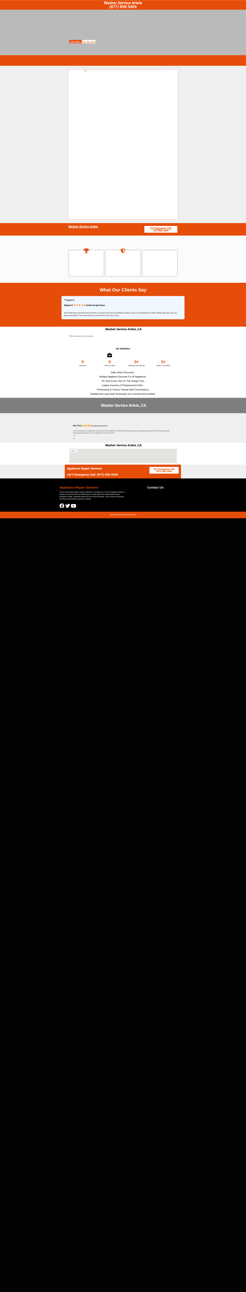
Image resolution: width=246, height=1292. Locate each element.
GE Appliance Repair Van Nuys (80, 873)
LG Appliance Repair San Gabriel (81, 778)
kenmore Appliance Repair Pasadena (82, 610)
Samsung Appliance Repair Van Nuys (82, 1200)
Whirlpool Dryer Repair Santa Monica (82, 979)
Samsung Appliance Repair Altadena (82, 638)
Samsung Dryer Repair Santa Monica (82, 970)
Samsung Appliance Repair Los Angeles (83, 990)
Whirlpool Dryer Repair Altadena (81, 700)
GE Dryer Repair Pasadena (78, 587)
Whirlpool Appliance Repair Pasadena (82, 566)
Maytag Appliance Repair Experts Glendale (84, 887)
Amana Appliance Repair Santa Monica (83, 1032)
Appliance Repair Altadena (78, 626)
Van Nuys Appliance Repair (79, 1085)
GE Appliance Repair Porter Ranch (81, 871)
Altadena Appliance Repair (78, 1036)
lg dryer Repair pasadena (78, 571)
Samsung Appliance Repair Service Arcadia (85, 1218)
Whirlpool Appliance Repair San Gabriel (83, 783)
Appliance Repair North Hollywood (82, 1009)
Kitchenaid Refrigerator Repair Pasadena (84, 930)
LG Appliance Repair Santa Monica (81, 520)
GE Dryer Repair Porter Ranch (80, 937)
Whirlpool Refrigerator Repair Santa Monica (85, 986)
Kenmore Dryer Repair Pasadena (81, 689)
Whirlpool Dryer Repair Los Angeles (82, 974)
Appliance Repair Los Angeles (80, 1288)
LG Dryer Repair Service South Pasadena (84, 1191)
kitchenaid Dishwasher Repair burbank (83, 629)
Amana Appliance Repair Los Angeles (82, 1076)
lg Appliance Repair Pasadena (80, 594)
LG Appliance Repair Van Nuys (80, 1195)
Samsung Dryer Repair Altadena (80, 714)
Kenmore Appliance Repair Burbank (82, 1117)
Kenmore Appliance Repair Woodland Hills (84, 1108)
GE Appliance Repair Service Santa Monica (84, 1182)
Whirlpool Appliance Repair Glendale (82, 1140)
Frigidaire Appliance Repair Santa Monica (84, 1002)
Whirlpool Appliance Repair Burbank (82, 652)
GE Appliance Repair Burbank (80, 760)
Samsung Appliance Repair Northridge (83, 831)
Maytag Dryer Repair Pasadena (80, 665)
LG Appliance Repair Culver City (81, 527)
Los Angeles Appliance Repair (80, 1071)
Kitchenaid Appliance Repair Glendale (82, 762)
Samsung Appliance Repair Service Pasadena (85, 1170)
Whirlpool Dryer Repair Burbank (80, 656)
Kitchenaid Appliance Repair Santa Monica (84, 1092)
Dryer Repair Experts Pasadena (80, 896)
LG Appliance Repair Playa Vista (81, 1154)
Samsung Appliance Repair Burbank (82, 742)
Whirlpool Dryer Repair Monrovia (81, 977)
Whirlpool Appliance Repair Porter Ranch (84, 788)
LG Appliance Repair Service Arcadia (82, 1221)
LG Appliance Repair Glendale (80, 755)
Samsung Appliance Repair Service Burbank (85, 1209)
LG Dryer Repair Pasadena (78, 933)
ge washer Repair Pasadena (79, 583)
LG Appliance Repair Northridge (80, 822)
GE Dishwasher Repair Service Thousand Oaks (86, 1228)
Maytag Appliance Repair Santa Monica (83, 1020)
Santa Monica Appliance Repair (80, 1053)
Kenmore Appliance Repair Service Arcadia (84, 1216)
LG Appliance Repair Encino (79, 748)
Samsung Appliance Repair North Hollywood (85, 1258)
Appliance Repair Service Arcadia (81, 1214)
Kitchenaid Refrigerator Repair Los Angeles (85, 924)
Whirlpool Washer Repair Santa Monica (83, 960)
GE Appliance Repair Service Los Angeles (84, 1175)
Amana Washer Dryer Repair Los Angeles (84, 539)
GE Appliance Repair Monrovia (80, 951)
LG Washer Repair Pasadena (79, 1046)
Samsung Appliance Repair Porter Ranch (84, 838)
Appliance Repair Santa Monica (80, 1062)
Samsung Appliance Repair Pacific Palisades (85, 1239)
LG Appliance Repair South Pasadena (82, 854)
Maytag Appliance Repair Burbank (81, 1119)
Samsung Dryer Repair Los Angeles (82, 914)
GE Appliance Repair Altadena (80, 631)
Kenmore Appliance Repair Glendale (82, 767)
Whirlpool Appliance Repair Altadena (82, 633)
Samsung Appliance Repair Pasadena (82, 603)
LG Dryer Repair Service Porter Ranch (83, 1193)
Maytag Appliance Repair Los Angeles (83, 1096)
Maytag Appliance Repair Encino (81, 1073)
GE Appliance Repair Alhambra (80, 541)
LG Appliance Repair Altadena (80, 636)
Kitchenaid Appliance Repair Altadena (83, 675)
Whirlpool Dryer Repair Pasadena (81, 981)
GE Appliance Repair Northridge (81, 868)
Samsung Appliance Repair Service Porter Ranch (86, 1168)
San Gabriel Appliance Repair (79, 776)
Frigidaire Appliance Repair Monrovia (82, 1048)
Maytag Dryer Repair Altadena (80, 624)
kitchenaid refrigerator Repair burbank (83, 619)
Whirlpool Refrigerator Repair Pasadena (83, 988)
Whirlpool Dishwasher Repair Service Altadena (86, 1230)
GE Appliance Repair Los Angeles (81, 543)
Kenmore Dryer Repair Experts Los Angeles (85, 900)
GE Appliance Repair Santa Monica (81, 534)
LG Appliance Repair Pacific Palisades (83, 1251)
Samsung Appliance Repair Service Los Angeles (86, 1165)
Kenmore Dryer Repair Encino (80, 1235)
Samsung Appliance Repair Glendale (82, 1078)
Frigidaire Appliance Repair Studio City (83, 864)
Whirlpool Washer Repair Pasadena (81, 963)
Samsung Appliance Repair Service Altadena (85, 1207)
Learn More (75, 41)
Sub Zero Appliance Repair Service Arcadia (85, 1212)
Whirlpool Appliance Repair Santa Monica (84, 792)
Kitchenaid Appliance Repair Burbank (82, 553)
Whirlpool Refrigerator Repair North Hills (84, 983)
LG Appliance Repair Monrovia (80, 956)
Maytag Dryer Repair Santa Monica (82, 965)
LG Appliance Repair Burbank (79, 804)
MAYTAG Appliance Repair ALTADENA (83, 589)
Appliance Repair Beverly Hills (80, 1016)
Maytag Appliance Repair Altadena (81, 562)
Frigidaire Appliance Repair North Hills (83, 859)
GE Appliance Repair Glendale (80, 758)
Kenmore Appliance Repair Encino (81, 1110)
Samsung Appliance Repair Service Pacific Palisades (88, 1172)
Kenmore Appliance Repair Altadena (82, 564)
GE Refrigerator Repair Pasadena (81, 1271)
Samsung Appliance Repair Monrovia (82, 1027)
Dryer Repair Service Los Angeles (81, 1184)
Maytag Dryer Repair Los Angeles (81, 912)
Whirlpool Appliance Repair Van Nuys (82, 1198)
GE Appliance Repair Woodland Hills (82, 949)
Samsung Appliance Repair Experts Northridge (86, 880)
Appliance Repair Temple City (80, 1006)
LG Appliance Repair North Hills (80, 841)
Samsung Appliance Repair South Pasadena (85, 1285)
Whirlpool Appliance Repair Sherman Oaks (84, 790)
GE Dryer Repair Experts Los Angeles (82, 898)
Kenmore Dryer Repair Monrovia (80, 944)
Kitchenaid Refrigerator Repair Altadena (83, 679)
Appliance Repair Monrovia (79, 1000)
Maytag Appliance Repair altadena (81, 622)
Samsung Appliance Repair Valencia (82, 1262)
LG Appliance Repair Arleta (79, 735)
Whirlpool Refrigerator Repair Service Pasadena (86, 1163)
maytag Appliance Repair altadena (81, 592)
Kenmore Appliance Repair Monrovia (82, 1013)
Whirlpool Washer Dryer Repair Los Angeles (85, 536)
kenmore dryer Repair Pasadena (80, 615)
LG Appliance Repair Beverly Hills (81, 1283)
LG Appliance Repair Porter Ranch (81, 827)
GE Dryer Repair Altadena (78, 649)
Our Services (89, 41)
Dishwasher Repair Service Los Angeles (83, 1223)
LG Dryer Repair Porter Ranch (80, 935)
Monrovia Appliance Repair (79, 1023)
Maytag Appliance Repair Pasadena (82, 661)
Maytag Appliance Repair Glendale (81, 765)
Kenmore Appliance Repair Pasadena (82, 818)
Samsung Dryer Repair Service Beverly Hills (85, 1188)
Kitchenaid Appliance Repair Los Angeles (84, 1089)
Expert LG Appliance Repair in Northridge (84, 877)
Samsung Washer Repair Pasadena (81, 1039)
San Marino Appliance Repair (79, 919)
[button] (123, 435)
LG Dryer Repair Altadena (78, 670)
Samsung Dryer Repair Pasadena (81, 606)
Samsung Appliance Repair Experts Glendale (85, 889)
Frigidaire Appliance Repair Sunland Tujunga (85, 861)
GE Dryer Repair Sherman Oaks (80, 940)
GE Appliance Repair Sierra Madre (81, 953)
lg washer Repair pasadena (79, 573)
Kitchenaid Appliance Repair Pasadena (83, 557)
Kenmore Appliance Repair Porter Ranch (83, 815)
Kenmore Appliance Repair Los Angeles (83, 548)
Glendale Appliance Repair (78, 1135)
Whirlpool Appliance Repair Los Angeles (83, 785)
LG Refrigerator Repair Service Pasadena (84, 1161)
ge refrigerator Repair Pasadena (80, 585)
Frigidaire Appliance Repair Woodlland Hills (85, 866)
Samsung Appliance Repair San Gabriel (83, 781)
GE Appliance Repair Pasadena (80, 555)
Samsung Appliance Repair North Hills (83, 836)
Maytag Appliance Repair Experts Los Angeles (86, 884)
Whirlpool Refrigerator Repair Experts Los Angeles (87, 903)
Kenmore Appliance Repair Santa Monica (84, 997)
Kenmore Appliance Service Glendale (82, 806)
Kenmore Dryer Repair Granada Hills (82, 1232)
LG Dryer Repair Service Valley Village (83, 1186)
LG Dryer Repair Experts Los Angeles (82, 894)
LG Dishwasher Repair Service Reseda (83, 1225)
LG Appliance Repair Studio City (81, 852)
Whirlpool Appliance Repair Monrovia (82, 1025)
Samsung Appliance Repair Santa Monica (84, 993)
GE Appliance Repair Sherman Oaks (82, 875)
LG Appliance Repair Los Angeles (81, 525)
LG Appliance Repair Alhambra (80, 550)
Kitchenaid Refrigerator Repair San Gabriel (84, 926)
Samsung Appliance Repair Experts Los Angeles (86, 882)
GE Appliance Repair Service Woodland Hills (85, 1177)
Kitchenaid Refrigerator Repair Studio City (84, 928)
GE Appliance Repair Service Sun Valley (83, 1179)
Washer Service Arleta (83, 226)
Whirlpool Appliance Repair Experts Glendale (85, 891)
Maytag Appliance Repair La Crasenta (83, 1101)
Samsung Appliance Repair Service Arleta (84, 1205)
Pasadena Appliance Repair (79, 1034)
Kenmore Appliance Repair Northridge (83, 820)
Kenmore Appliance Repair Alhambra (82, 546)
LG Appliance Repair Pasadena (80, 532)
